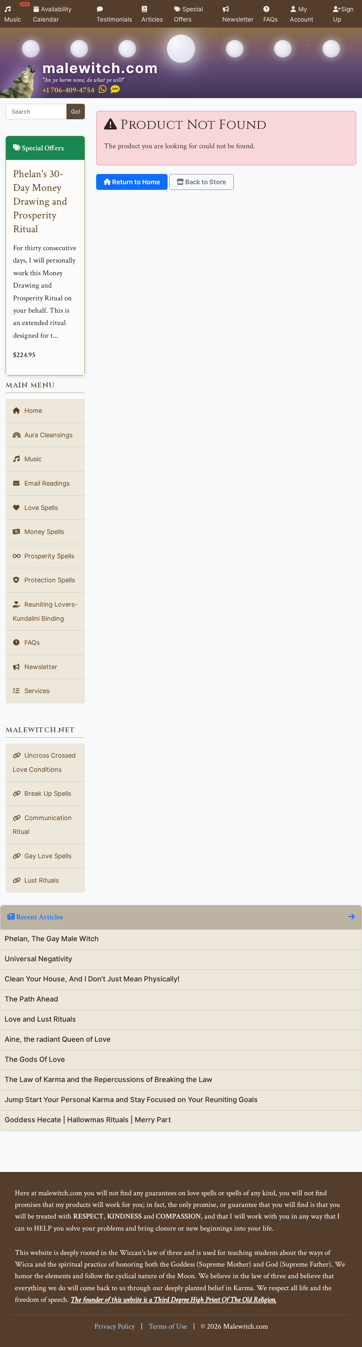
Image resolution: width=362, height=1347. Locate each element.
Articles (152, 19)
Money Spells (43, 531)
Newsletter (237, 19)
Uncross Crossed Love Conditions (44, 762)
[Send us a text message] (115, 90)
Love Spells (40, 507)
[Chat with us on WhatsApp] (102, 90)
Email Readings (46, 483)
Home (32, 410)
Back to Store (205, 182)
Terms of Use (167, 1326)
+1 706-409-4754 (68, 90)
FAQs (270, 19)
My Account (301, 14)
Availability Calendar (52, 14)
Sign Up (343, 14)
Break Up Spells (47, 793)
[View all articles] (351, 917)
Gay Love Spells (47, 856)
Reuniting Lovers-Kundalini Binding (45, 611)
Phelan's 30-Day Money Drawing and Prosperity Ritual (40, 201)
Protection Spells (49, 580)
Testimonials (114, 19)
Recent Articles (39, 917)
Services (36, 690)
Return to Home (135, 182)
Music (16, 12)
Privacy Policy (114, 1326)
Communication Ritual (42, 825)
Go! (75, 111)
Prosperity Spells (48, 556)
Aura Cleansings (47, 435)
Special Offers (188, 14)
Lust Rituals (41, 880)
